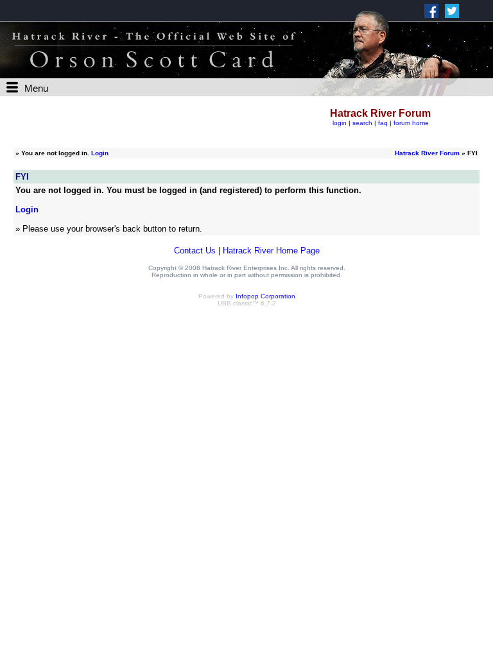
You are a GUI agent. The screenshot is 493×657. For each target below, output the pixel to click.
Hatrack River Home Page (271, 250)
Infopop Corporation (265, 296)
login (340, 122)
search (362, 122)
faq (383, 122)
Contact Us (195, 250)
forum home (411, 122)
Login (99, 153)
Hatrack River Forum (427, 153)
